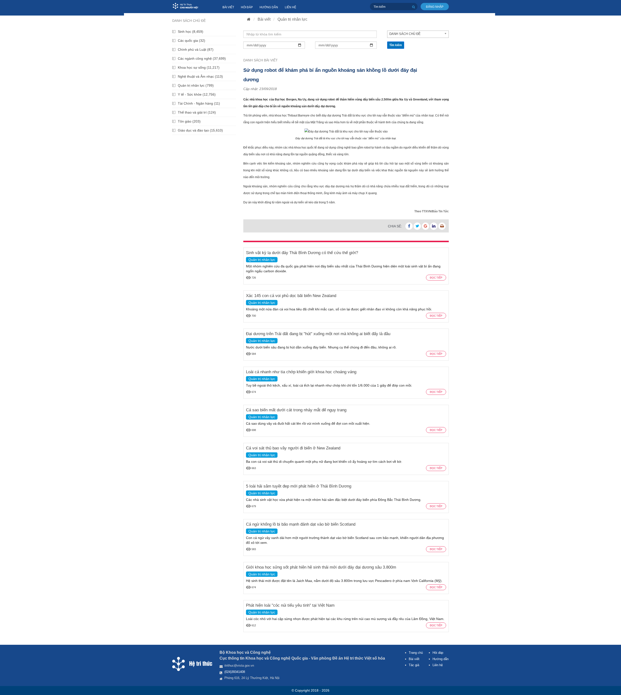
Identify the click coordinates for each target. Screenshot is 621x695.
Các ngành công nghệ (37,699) (202, 58)
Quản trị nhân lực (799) (196, 85)
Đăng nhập (434, 6)
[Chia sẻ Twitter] (417, 226)
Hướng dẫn (269, 7)
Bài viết (228, 7)
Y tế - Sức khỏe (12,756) (197, 94)
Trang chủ (416, 652)
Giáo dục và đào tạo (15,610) (200, 130)
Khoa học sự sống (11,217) (199, 67)
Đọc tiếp (436, 277)
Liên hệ (290, 7)
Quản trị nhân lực (292, 19)
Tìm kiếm (395, 45)
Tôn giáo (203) (189, 121)
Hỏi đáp (247, 7)
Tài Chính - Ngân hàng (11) (199, 103)
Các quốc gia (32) (191, 40)
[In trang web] (442, 226)
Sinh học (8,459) (190, 31)
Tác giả (414, 665)
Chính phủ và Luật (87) (195, 49)
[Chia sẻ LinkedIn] (433, 226)
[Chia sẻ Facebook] (409, 226)
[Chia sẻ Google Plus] (425, 226)
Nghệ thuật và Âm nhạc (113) (200, 76)
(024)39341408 (234, 672)
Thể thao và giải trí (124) (197, 112)
